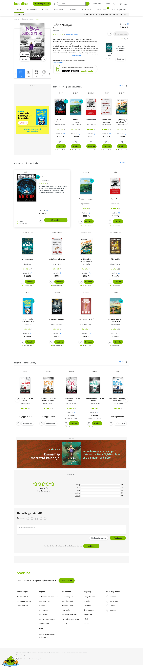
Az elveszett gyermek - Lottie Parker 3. (118, 399)
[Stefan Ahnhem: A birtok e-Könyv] (60, 107)
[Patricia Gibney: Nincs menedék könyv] (94, 385)
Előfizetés (124, 14)
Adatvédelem (44, 624)
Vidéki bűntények (76, 121)
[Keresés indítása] (87, 4)
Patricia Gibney (25, 403)
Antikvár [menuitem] (72, 10)
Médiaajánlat (44, 615)
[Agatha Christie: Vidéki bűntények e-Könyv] (75, 107)
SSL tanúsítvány (20, 655)
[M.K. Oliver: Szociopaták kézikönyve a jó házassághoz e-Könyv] (28, 306)
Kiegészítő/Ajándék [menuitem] (119, 10)
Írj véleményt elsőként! (72, 34)
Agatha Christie (76, 125)
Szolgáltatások (90, 597)
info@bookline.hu (24, 601)
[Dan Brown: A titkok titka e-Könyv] (27, 246)
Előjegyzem (27, 423)
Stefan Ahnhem (60, 125)
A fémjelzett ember (56, 319)
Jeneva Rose (106, 125)
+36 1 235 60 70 (22, 597)
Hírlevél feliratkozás (69, 615)
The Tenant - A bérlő (86, 319)
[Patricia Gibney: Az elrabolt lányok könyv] (48, 385)
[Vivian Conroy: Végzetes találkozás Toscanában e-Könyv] (115, 306)
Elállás (86, 624)
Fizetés (87, 601)
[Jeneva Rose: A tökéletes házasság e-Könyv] (106, 107)
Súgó (86, 619)
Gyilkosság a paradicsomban (121, 121)
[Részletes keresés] (55, 4)
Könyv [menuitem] (19, 10)
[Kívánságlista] (114, 4)
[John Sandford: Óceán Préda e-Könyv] (91, 107)
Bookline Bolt (22, 606)
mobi (27, 59)
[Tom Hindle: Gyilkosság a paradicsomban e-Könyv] (121, 107)
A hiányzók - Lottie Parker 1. (25, 399)
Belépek (107, 3)
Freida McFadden (86, 324)
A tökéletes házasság (106, 121)
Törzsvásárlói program (103, 14)
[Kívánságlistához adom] (110, 33)
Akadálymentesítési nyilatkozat (47, 635)
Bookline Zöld (44, 601)
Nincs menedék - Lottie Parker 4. (95, 399)
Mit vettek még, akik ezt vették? (67, 86)
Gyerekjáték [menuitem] (103, 9)
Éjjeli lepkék (115, 259)
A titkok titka (27, 259)
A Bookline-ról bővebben (48, 597)
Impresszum (44, 610)
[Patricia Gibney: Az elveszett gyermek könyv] (118, 385)
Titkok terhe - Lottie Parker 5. (71, 399)
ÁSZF (41, 628)
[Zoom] (43, 58)
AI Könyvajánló (43, 3)
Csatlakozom (66, 580)
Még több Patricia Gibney (25, 362)
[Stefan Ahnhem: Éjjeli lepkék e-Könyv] (115, 246)
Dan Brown (27, 264)
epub (27, 54)
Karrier (42, 606)
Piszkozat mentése (98, 538)
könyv (25, 372)
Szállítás (87, 606)
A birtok (60, 120)
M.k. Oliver (27, 324)
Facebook (113, 597)
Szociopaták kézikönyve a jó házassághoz (28, 320)
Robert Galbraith (56, 324)
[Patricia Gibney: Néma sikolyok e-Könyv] (32, 41)
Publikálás (118, 538)
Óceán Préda (91, 120)
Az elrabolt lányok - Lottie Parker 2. (48, 399)
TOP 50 (64, 624)
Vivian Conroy (115, 324)
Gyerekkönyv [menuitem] (32, 10)
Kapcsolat (88, 615)
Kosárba (120, 59)
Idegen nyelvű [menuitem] (86, 10)
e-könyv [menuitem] (45, 10)
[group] (21, 73)
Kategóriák (20, 14)
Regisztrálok (97, 3)
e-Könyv (60, 93)
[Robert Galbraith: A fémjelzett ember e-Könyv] (57, 306)
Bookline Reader (68, 606)
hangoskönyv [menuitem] (59, 10)
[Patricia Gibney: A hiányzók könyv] (25, 385)
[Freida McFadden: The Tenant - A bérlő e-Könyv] (86, 306)
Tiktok (112, 606)
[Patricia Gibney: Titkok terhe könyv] (71, 385)
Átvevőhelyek (89, 610)
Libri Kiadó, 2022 (58, 30)
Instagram (114, 601)
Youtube (113, 610)
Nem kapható (121, 34)
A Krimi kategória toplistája (26, 163)
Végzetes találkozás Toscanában (115, 320)
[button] (49, 73)
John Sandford (91, 125)
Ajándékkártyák (68, 601)
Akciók (115, 14)
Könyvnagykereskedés (47, 619)
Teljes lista (122, 86)
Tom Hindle (121, 125)
